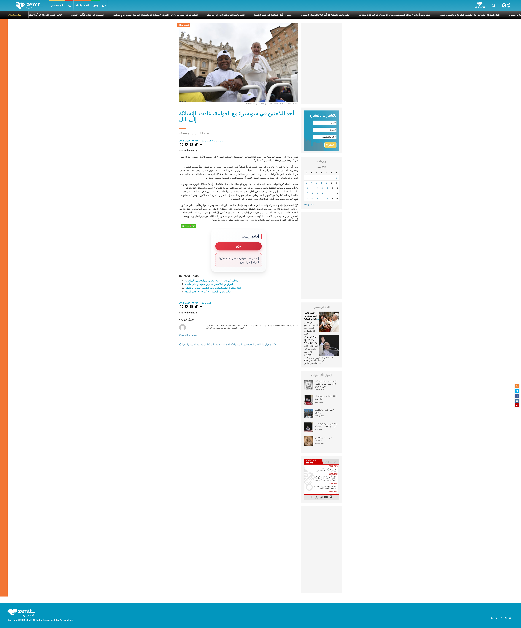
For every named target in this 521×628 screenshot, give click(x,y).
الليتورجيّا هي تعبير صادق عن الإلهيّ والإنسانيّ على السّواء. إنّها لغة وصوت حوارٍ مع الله (80, 14)
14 (326, 188)
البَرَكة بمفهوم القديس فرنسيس (323, 438)
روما (69, 5)
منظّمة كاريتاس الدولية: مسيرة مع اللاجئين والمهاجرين (211, 280)
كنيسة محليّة (183, 25)
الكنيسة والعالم (82, 5)
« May (306, 204)
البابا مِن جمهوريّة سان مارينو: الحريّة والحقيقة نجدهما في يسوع (465, 14)
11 (311, 188)
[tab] (313, 461)
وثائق (95, 5)
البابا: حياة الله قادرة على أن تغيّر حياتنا (325, 397)
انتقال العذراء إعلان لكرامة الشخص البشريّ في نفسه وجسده (394, 14)
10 (306, 188)
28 (326, 198)
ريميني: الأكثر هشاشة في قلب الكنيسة (198, 14)
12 (316, 188)
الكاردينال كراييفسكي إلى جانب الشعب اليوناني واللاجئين (213, 287)
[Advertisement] (321, 63)
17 (306, 193)
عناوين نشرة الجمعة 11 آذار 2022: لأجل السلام (208, 291)
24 (306, 198)
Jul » (312, 204)
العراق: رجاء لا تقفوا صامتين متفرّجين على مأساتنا (209, 284)
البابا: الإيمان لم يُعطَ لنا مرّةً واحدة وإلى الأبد (310, 339)
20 (321, 193)
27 (321, 198)
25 (311, 198)
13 (321, 188)
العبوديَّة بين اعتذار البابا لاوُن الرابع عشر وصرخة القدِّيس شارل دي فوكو (325, 384)
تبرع (104, 5)
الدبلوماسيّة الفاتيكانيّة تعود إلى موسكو (150, 14)
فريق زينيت (218, 141)
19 (316, 193)
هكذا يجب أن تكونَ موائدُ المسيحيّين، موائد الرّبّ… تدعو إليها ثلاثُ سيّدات (319, 14)
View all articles (188, 335)
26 (316, 198)
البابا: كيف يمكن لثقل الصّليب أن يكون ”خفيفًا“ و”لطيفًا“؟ (326, 425)
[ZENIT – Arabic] (32, 5)
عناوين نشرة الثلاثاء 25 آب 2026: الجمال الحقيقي (250, 14)
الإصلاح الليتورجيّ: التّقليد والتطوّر (324, 411)
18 (311, 193)
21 (326, 193)
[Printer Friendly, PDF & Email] (188, 226)
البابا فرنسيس (57, 5)
